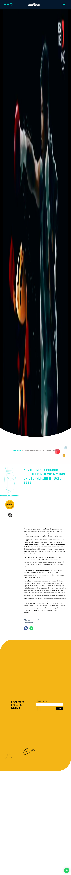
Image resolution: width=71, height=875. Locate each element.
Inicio (14, 450)
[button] (64, 4)
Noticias (19, 450)
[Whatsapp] (31, 628)
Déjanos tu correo (41, 701)
